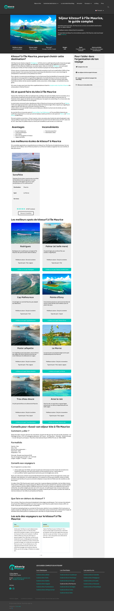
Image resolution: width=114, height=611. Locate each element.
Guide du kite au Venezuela (91, 583)
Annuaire (79, 3)
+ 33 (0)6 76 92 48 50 (18, 579)
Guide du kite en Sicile (66, 592)
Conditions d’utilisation (27, 598)
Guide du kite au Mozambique (92, 586)
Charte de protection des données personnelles (47, 598)
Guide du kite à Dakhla (42, 580)
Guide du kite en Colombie (91, 574)
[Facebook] (10, 588)
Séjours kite (37, 3)
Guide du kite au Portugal (67, 580)
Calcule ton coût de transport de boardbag (86, 78)
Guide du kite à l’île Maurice (68, 583)
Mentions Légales (13, 598)
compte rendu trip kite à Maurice (59, 85)
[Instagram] (13, 588)
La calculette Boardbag (67, 3)
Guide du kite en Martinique (68, 577)
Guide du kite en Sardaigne (67, 586)
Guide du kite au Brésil (42, 574)
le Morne (63, 34)
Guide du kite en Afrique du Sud (45, 589)
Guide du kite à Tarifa (42, 577)
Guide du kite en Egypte (43, 583)
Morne (67, 103)
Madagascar (34, 63)
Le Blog (96, 3)
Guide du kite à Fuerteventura (45, 586)
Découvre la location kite (85, 85)
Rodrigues (56, 66)
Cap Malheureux (44, 112)
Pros (102, 3)
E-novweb (18, 606)
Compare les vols (83, 67)
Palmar (62, 114)
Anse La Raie (35, 112)
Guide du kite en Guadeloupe (68, 574)
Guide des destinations (50, 3)
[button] (108, 7)
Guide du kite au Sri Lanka (91, 580)
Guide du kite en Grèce (66, 589)
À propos (87, 3)
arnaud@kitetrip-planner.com (21, 578)
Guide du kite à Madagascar (91, 577)
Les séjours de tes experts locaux (87, 72)
